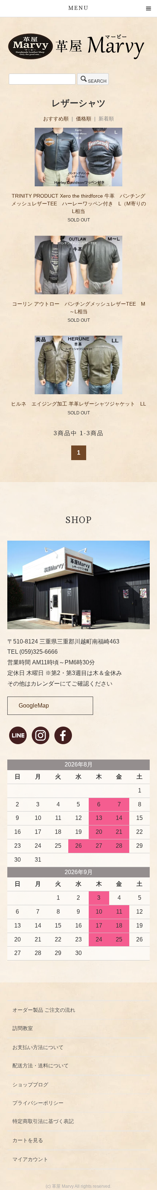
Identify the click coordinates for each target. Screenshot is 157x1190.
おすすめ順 (56, 119)
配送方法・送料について (40, 1065)
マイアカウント (30, 1159)
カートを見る (27, 1140)
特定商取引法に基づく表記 (43, 1121)
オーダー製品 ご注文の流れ (43, 1010)
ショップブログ (30, 1085)
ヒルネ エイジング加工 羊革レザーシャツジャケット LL (78, 404)
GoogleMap (34, 705)
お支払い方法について (38, 1047)
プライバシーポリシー (38, 1103)
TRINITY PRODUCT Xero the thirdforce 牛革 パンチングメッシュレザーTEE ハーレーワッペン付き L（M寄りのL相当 (78, 203)
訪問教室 (22, 1028)
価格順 (83, 119)
